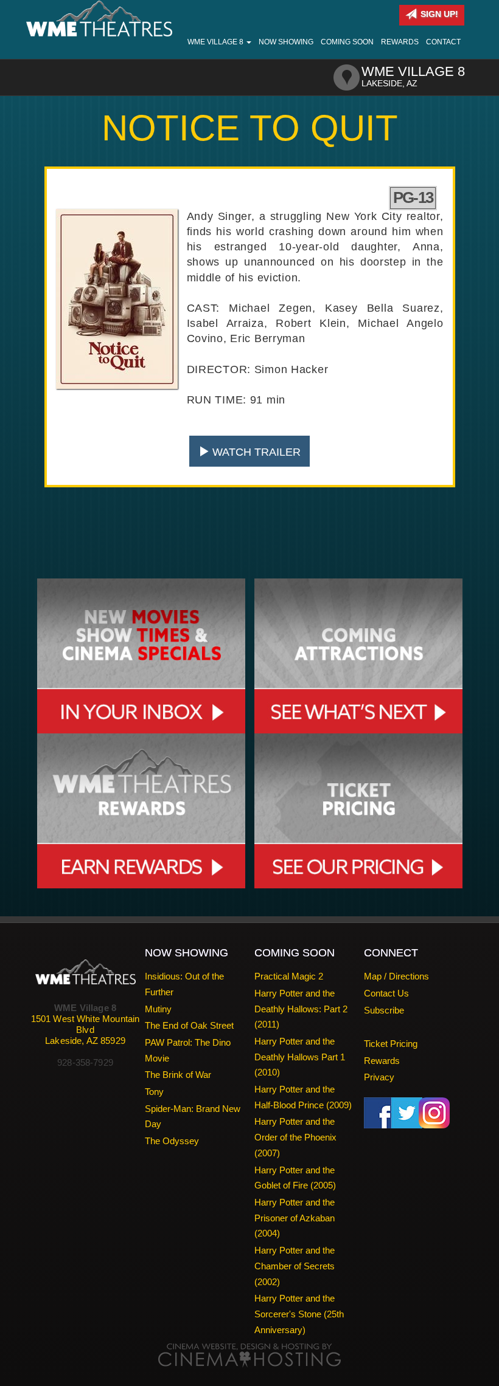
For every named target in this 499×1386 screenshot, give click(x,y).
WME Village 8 (216, 42)
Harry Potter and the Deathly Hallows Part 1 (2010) (299, 1056)
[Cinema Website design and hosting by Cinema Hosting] (249, 1355)
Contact (443, 42)
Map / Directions (396, 976)
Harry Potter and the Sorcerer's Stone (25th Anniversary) (299, 1313)
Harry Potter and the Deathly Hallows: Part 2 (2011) (300, 1008)
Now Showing (286, 42)
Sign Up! (438, 14)
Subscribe (384, 1010)
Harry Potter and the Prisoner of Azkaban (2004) (294, 1217)
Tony (154, 1091)
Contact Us (386, 993)
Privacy (379, 1077)
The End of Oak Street (189, 1025)
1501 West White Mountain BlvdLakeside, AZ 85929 (85, 1030)
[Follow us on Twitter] (406, 1112)
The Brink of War (178, 1074)
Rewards (400, 42)
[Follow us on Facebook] (379, 1112)
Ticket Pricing (390, 1043)
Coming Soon (347, 42)
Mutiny (158, 1009)
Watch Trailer (255, 452)
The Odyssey (172, 1141)
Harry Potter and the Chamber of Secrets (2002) (294, 1265)
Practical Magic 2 (288, 976)
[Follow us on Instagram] (434, 1112)
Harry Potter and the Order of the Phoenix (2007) (295, 1137)
